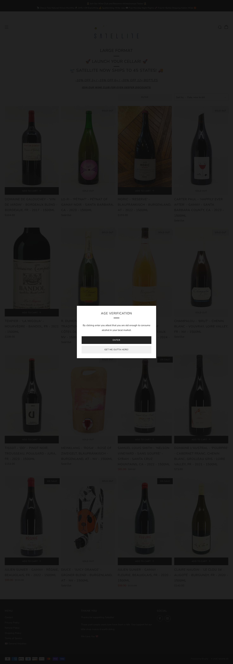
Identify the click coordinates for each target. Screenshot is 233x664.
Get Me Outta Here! (116, 349)
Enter (116, 340)
